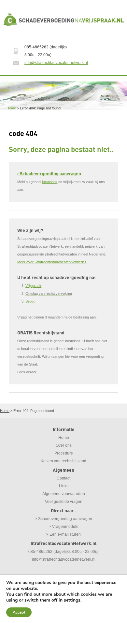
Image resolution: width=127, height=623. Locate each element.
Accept (19, 612)
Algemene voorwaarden (63, 494)
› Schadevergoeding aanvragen (49, 173)
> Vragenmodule (63, 526)
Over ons (64, 445)
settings (72, 600)
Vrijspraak (33, 286)
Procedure (63, 453)
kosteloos (49, 182)
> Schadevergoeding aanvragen (63, 519)
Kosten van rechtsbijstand (63, 461)
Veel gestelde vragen (63, 501)
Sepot (30, 301)
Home (11, 108)
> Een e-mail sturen (63, 534)
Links (63, 486)
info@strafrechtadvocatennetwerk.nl (56, 62)
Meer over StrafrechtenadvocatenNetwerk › (51, 262)
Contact (63, 478)
